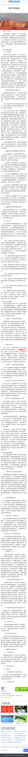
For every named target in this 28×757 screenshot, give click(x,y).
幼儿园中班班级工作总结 (20, 735)
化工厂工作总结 (5, 733)
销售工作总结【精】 (6, 735)
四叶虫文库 (12, 755)
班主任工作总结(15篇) (6, 740)
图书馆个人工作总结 (6, 737)
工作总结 (17, 4)
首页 (8, 4)
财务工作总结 (18, 742)
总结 (12, 4)
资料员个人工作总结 (6, 731)
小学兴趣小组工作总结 (20, 740)
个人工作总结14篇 (19, 733)
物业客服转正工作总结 (20, 737)
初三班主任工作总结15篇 (7, 742)
